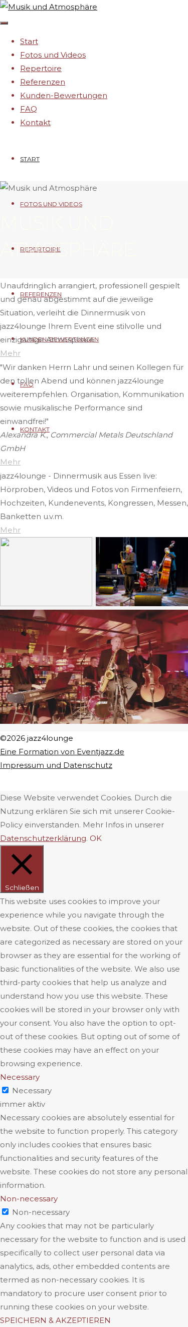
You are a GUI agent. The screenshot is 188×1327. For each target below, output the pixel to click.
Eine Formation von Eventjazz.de (62, 751)
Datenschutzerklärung (43, 838)
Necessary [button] (20, 1077)
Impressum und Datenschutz (56, 765)
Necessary (32, 1090)
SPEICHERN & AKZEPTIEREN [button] (55, 1320)
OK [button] (96, 838)
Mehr (10, 353)
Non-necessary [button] (29, 1198)
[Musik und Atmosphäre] (48, 7)
